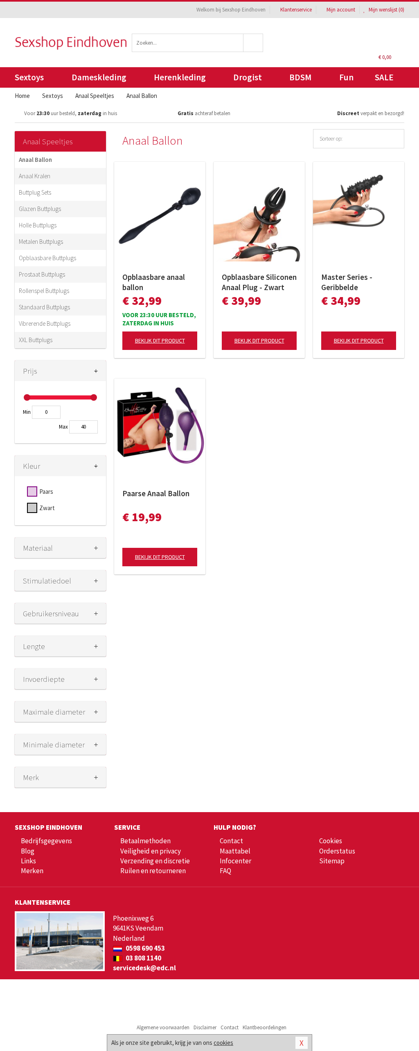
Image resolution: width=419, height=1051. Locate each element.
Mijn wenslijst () (385, 9)
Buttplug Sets (35, 192)
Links (28, 860)
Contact (231, 840)
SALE (384, 77)
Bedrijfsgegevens (46, 840)
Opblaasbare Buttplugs (47, 258)
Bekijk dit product (160, 340)
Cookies (330, 840)
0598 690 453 (144, 948)
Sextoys (29, 77)
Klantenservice (296, 9)
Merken (32, 870)
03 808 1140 (142, 957)
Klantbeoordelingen (264, 1027)
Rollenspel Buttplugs (44, 291)
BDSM (300, 77)
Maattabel (235, 851)
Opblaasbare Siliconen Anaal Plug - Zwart (259, 282)
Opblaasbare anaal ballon (153, 282)
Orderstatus (337, 851)
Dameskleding (99, 77)
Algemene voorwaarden (163, 1027)
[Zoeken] (253, 43)
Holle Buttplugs (37, 225)
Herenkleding (180, 77)
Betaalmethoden (145, 840)
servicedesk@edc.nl (144, 967)
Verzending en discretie (155, 860)
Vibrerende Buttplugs (44, 323)
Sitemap (332, 860)
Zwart (47, 508)
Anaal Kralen (34, 176)
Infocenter (235, 860)
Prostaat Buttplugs (42, 274)
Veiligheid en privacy (150, 851)
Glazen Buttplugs (40, 209)
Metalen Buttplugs (41, 241)
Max (63, 426)
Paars (46, 491)
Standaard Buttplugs (44, 307)
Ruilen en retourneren (153, 870)
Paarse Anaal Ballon (155, 493)
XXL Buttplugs (35, 340)
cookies (223, 1042)
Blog (27, 851)
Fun (346, 77)
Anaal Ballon (35, 159)
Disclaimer (205, 1027)
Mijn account (341, 9)
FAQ (225, 870)
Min (27, 412)
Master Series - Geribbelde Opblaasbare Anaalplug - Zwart (351, 282)
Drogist (247, 77)
